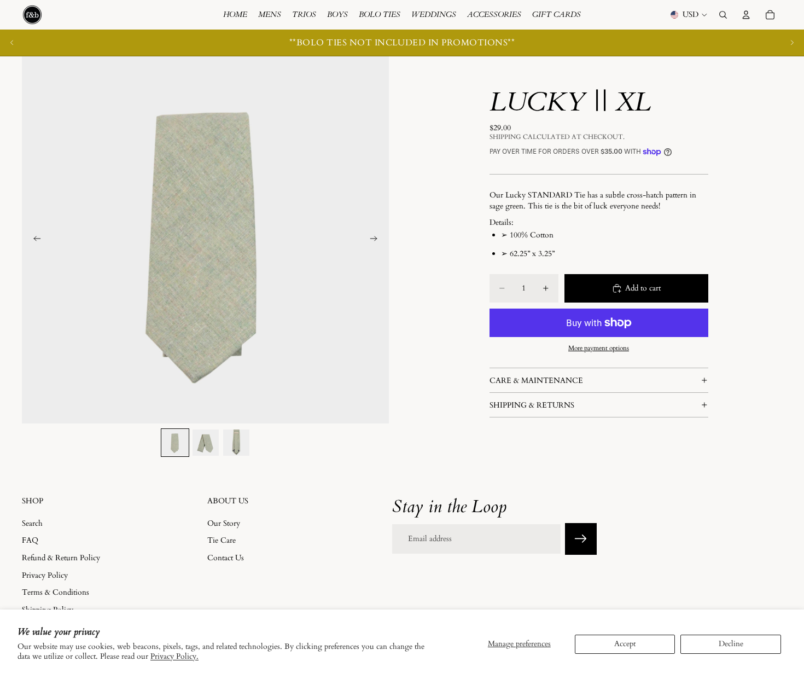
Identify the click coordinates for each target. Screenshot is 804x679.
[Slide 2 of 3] (206, 443)
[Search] (723, 15)
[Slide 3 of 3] (236, 443)
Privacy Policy (45, 575)
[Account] (746, 15)
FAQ (30, 540)
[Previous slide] (12, 43)
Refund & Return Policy (61, 558)
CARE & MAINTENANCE (536, 380)
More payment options (598, 348)
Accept (625, 644)
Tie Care (221, 540)
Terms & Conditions (55, 592)
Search (32, 523)
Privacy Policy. (174, 656)
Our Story (223, 523)
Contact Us (225, 558)
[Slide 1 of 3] (175, 443)
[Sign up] (581, 539)
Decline (731, 644)
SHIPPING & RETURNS (532, 405)
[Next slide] (792, 43)
